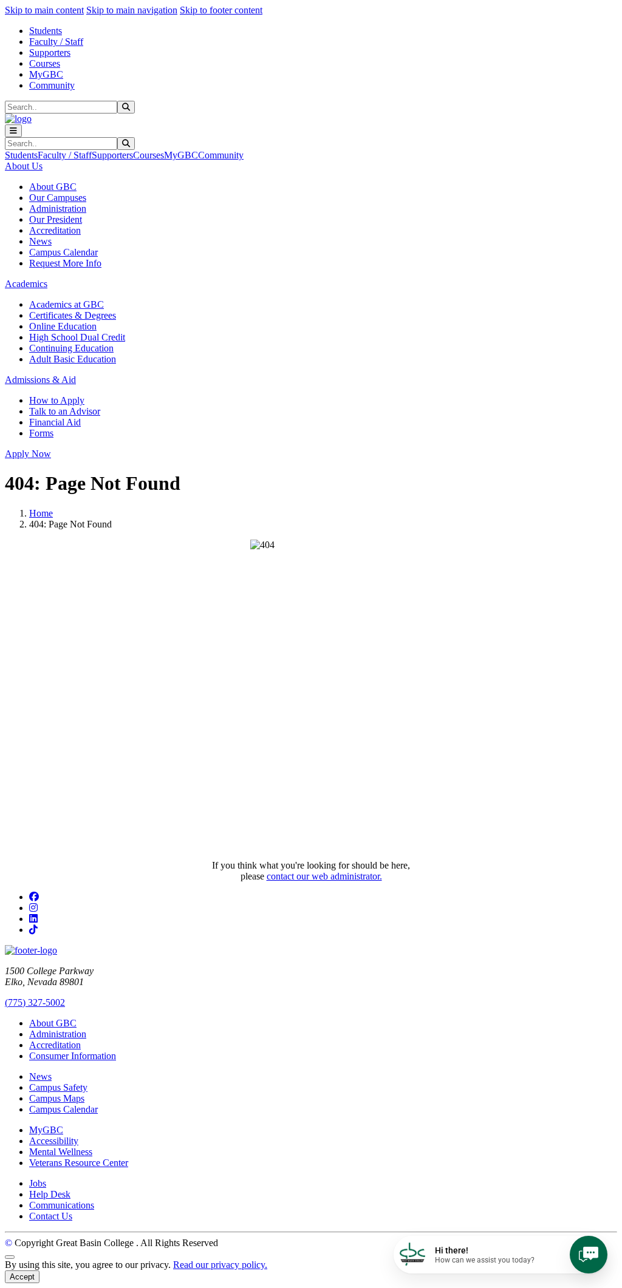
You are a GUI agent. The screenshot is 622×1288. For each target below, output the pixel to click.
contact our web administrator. (324, 876)
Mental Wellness (60, 1152)
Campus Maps (56, 1098)
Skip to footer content (221, 10)
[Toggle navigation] (13, 130)
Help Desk (49, 1194)
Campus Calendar (63, 252)
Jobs (37, 1183)
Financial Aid (55, 422)
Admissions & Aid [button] (40, 380)
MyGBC (46, 74)
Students (45, 30)
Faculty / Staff (56, 41)
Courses (44, 63)
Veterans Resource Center (78, 1163)
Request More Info (65, 263)
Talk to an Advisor (64, 411)
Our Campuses (57, 197)
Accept (22, 1276)
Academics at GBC (66, 304)
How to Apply (56, 400)
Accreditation (55, 230)
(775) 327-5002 (35, 1002)
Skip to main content (44, 10)
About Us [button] (24, 166)
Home (41, 513)
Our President (55, 219)
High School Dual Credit (77, 337)
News (40, 241)
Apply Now (28, 454)
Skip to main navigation (131, 10)
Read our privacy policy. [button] (220, 1264)
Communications (61, 1205)
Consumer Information (72, 1056)
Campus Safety (58, 1087)
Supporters (49, 52)
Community (52, 85)
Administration (57, 208)
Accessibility (53, 1141)
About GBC (53, 186)
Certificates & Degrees (72, 315)
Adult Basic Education (72, 359)
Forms (41, 433)
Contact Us (50, 1216)
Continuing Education (71, 348)
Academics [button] (26, 284)
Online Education (63, 326)
